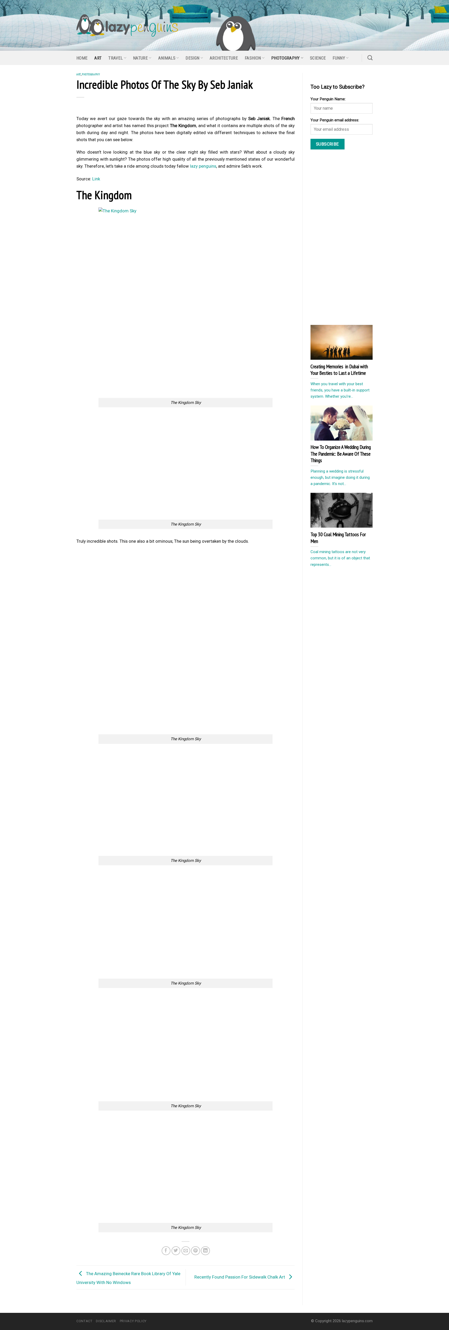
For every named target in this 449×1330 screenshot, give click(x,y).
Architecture (224, 58)
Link (96, 178)
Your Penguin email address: (335, 120)
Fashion (253, 58)
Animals (166, 58)
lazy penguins (203, 166)
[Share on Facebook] (166, 1250)
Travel (115, 58)
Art (98, 58)
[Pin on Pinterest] (195, 1250)
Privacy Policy (133, 1321)
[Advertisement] (185, 359)
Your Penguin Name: (328, 99)
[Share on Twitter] (176, 1250)
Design (192, 58)
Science (318, 58)
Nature (140, 58)
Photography (285, 58)
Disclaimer (106, 1321)
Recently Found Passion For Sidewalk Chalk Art (240, 1277)
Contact (84, 1321)
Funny (339, 58)
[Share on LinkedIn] (205, 1250)
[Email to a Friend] (185, 1250)
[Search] (370, 57)
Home (82, 58)
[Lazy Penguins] (127, 25)
